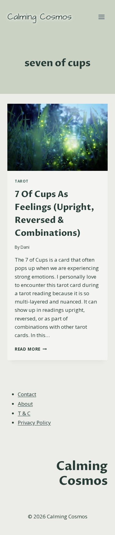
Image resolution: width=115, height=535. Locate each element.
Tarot (22, 181)
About (25, 403)
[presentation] (57, 137)
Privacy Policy (34, 422)
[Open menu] (101, 16)
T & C (24, 413)
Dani (25, 247)
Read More (31, 349)
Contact (27, 394)
